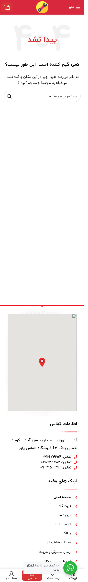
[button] (42, 362)
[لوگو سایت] (42, 7)
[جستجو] (9, 96)
